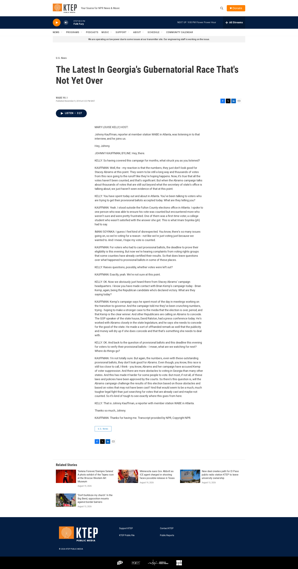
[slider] (70, 22)
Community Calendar (179, 32)
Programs (72, 32)
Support (121, 32)
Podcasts (92, 32)
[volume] (66, 22)
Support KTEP (126, 528)
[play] (56, 22)
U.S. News (61, 57)
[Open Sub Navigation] (62, 32)
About (137, 32)
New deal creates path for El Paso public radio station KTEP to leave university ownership (220, 475)
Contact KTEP (167, 528)
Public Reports (167, 535)
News (56, 32)
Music (105, 32)
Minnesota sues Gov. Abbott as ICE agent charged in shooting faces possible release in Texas (157, 475)
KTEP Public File (127, 535)
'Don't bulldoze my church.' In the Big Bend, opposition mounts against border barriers (95, 498)
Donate (237, 8)
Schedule (154, 32)
